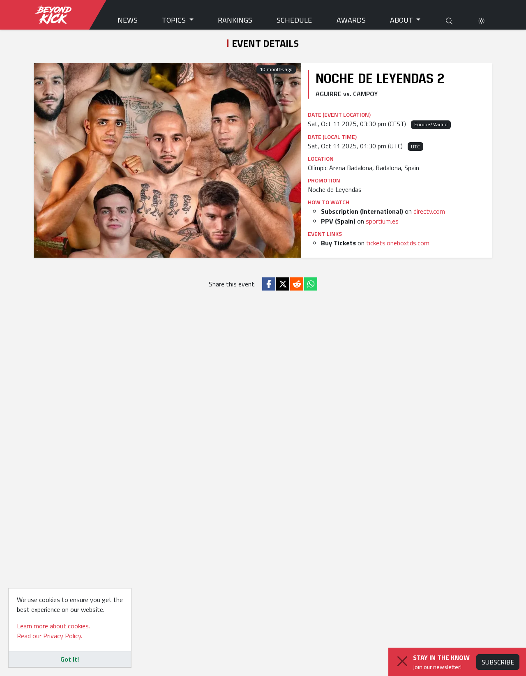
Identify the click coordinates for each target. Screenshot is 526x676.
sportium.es (382, 221)
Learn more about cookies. (53, 626)
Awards (351, 19)
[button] (481, 20)
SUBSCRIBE (498, 662)
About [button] (402, 19)
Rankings (235, 19)
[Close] (402, 661)
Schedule (294, 19)
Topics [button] (174, 19)
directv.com (429, 211)
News (128, 19)
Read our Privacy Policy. (49, 636)
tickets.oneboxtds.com (397, 243)
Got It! (69, 659)
